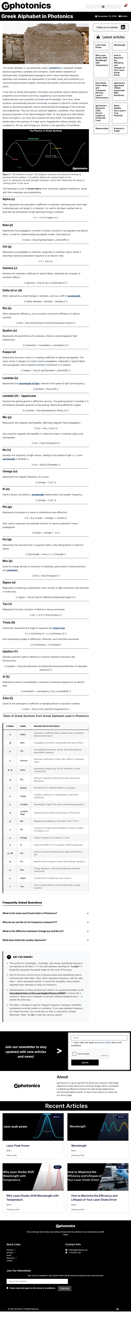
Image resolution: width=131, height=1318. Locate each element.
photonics (12, 570)
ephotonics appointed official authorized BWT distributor (119, 89)
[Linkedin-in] (117, 1309)
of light (35, 383)
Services (10, 1252)
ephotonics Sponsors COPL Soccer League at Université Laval (101, 113)
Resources (10, 1258)
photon (42, 365)
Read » (9, 1151)
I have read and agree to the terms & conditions (32, 1288)
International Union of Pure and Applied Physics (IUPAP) (37, 993)
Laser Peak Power (100, 46)
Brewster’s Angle (119, 129)
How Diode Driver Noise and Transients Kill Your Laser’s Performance (101, 90)
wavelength (74, 296)
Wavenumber (101, 128)
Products (10, 1250)
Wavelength (119, 45)
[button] (103, 6)
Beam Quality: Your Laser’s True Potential (120, 110)
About (64, 1095)
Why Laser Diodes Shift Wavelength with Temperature (101, 60)
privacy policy (104, 1042)
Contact (9, 1261)
